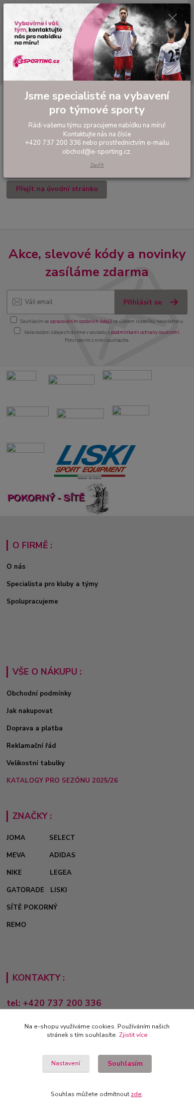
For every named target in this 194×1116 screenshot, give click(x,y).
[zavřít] (173, 18)
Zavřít (97, 165)
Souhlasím (125, 1063)
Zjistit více (133, 1035)
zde (136, 1094)
